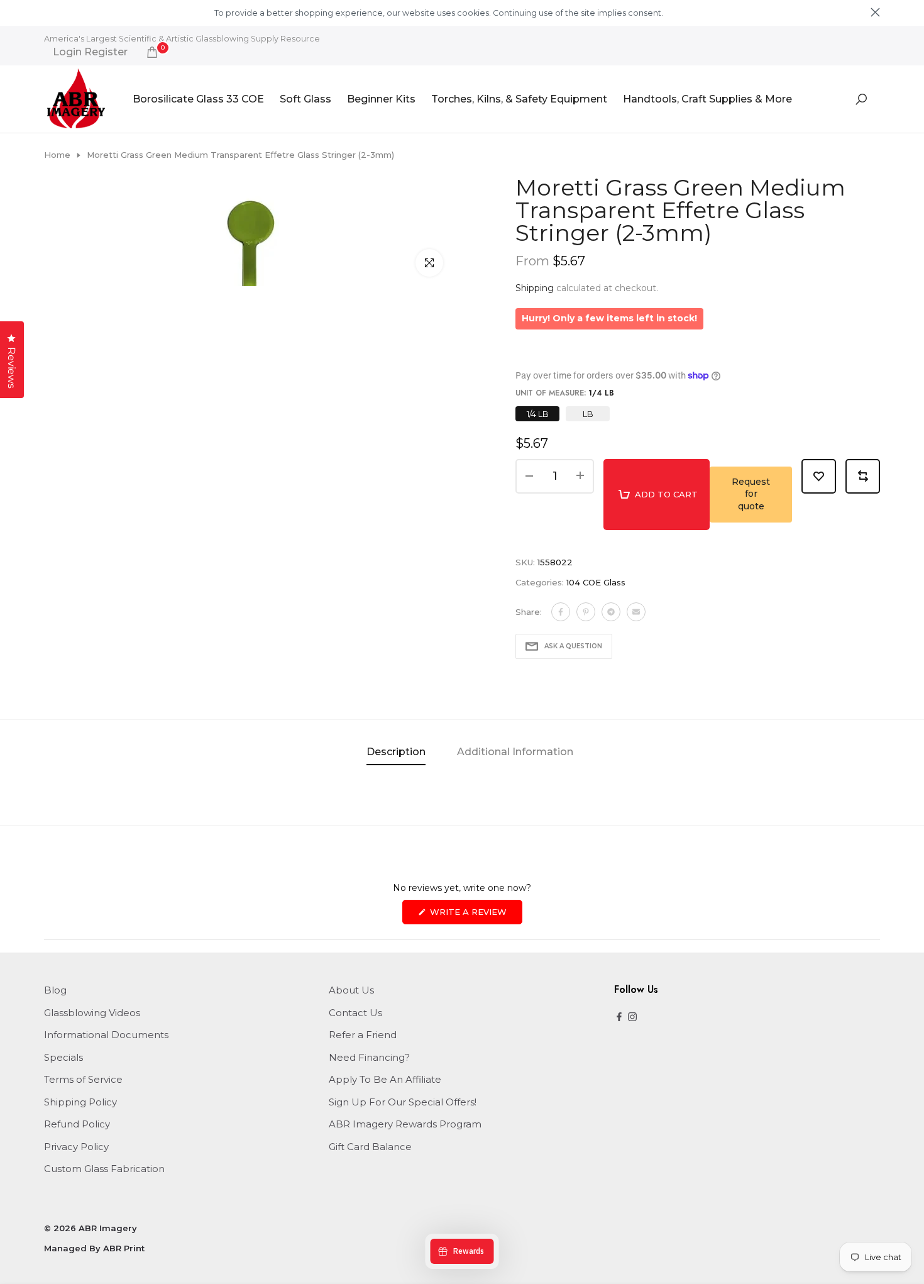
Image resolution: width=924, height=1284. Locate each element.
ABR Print (124, 1248)
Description (396, 752)
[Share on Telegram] (611, 611)
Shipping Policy (80, 1102)
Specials (63, 1057)
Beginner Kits (381, 99)
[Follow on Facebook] (619, 1017)
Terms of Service (83, 1079)
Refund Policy (77, 1124)
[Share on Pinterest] (585, 611)
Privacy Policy (76, 1147)
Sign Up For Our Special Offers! (402, 1102)
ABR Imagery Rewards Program (405, 1124)
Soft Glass (305, 99)
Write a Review (474, 915)
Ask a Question (573, 646)
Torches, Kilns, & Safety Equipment (519, 99)
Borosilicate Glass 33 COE (198, 99)
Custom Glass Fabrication (104, 1169)
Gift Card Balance (370, 1147)
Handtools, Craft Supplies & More (707, 99)
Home (57, 155)
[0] (152, 52)
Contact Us (355, 1013)
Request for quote (751, 494)
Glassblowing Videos (92, 1013)
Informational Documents (106, 1035)
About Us (351, 990)
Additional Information (515, 752)
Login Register (90, 52)
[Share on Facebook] (560, 611)
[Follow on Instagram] (632, 1017)
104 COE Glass (595, 582)
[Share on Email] (636, 611)
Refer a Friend (363, 1035)
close (48, 12)
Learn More (686, 13)
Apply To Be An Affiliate (385, 1079)
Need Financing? (369, 1057)
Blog (55, 990)
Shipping (534, 288)
